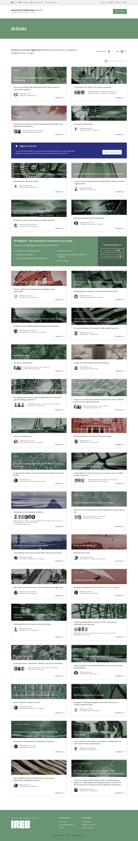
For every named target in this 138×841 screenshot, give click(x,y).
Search (125, 2)
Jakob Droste (102, 633)
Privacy (68, 835)
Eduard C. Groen (84, 633)
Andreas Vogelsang (36, 521)
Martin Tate (88, 440)
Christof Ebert (29, 296)
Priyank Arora (89, 295)
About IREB (62, 822)
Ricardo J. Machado (55, 404)
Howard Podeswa (90, 789)
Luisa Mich (32, 440)
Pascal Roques (29, 557)
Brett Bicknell (32, 130)
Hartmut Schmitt (111, 633)
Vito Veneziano (113, 479)
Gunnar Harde (89, 332)
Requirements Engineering (27, 11)
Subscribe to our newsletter (111, 256)
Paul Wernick (105, 479)
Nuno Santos (37, 404)
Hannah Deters (93, 633)
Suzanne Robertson (34, 367)
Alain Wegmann (104, 91)
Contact (61, 828)
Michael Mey (88, 128)
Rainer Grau (88, 367)
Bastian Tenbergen (24, 521)
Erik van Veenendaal (30, 591)
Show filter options (101, 51)
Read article (59, 97)
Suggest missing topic (112, 152)
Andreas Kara (102, 516)
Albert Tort (28, 479)
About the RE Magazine (66, 825)
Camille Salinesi (89, 222)
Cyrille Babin (88, 672)
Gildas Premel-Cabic (30, 330)
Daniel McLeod (53, 667)
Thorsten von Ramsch (31, 224)
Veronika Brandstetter (32, 522)
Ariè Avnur (28, 94)
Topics (121, 11)
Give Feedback (86, 822)
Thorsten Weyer (46, 521)
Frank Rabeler (89, 591)
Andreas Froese (56, 521)
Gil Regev (96, 91)
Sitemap (55, 835)
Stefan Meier (88, 188)
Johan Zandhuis (89, 557)
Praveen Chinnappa (30, 745)
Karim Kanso (40, 130)
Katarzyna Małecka (90, 748)
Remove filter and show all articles (116, 61)
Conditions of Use (78, 835)
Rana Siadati (97, 479)
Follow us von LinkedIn (111, 250)
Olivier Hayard (113, 91)
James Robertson (44, 367)
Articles (103, 2)
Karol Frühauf (28, 706)
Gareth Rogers (89, 709)
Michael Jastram (93, 516)
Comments (110, 2)
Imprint (62, 835)
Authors (118, 2)
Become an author (87, 828)
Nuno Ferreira (45, 404)
